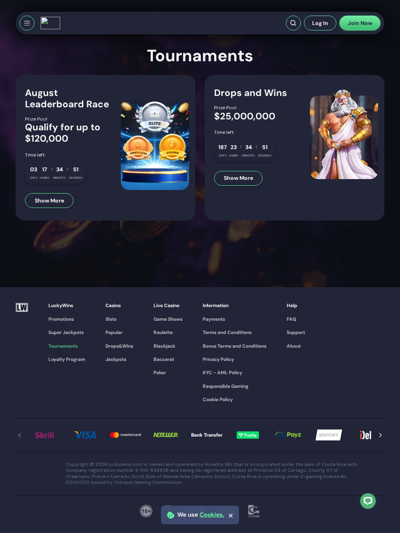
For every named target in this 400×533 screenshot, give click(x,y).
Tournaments (63, 346)
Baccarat (164, 359)
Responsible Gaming (225, 386)
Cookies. (212, 515)
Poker (160, 372)
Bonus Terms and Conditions (234, 346)
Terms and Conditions (227, 332)
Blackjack (164, 346)
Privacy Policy (218, 359)
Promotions (61, 319)
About (294, 346)
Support (296, 332)
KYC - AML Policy (222, 372)
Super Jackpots (66, 332)
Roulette (163, 332)
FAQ (291, 319)
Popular (114, 332)
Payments (214, 319)
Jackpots (115, 359)
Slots (110, 319)
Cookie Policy (218, 399)
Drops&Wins (119, 346)
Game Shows (168, 319)
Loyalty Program (66, 359)
